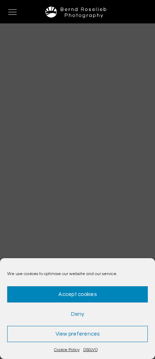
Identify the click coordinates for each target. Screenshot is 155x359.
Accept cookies (77, 294)
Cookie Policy (67, 349)
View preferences (78, 334)
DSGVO (90, 349)
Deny (77, 314)
